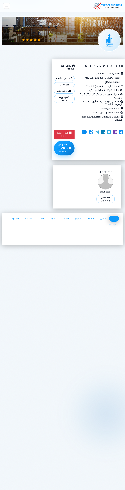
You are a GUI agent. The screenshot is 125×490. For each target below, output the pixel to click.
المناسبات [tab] (15, 219)
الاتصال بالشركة (63, 78)
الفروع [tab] (78, 219)
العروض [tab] (53, 219)
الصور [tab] (114, 219)
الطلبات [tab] (41, 219)
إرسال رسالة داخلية (63, 134)
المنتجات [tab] (90, 219)
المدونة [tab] (28, 219)
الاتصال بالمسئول (105, 199)
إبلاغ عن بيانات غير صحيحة (63, 148)
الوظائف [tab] (112, 224)
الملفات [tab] (65, 219)
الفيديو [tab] (103, 219)
